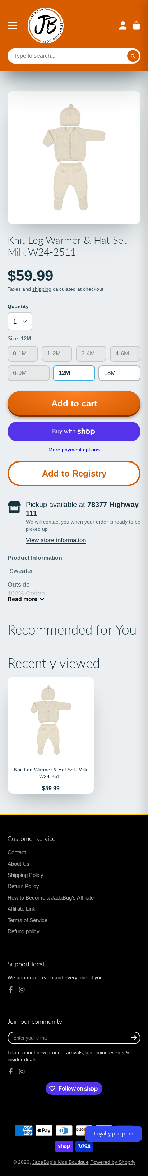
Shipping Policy (25, 875)
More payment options (74, 449)
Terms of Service (27, 920)
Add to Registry (74, 473)
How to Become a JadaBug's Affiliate (51, 897)
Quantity (18, 306)
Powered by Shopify (112, 1162)
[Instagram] (22, 989)
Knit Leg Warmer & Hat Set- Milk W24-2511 (51, 735)
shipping (41, 289)
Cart (136, 25)
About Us (18, 864)
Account (123, 25)
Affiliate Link (22, 909)
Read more (22, 599)
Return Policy (23, 886)
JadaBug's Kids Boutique (60, 1162)
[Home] (46, 25)
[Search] (133, 56)
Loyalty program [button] (113, 1133)
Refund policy (24, 931)
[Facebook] (11, 989)
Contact (17, 852)
